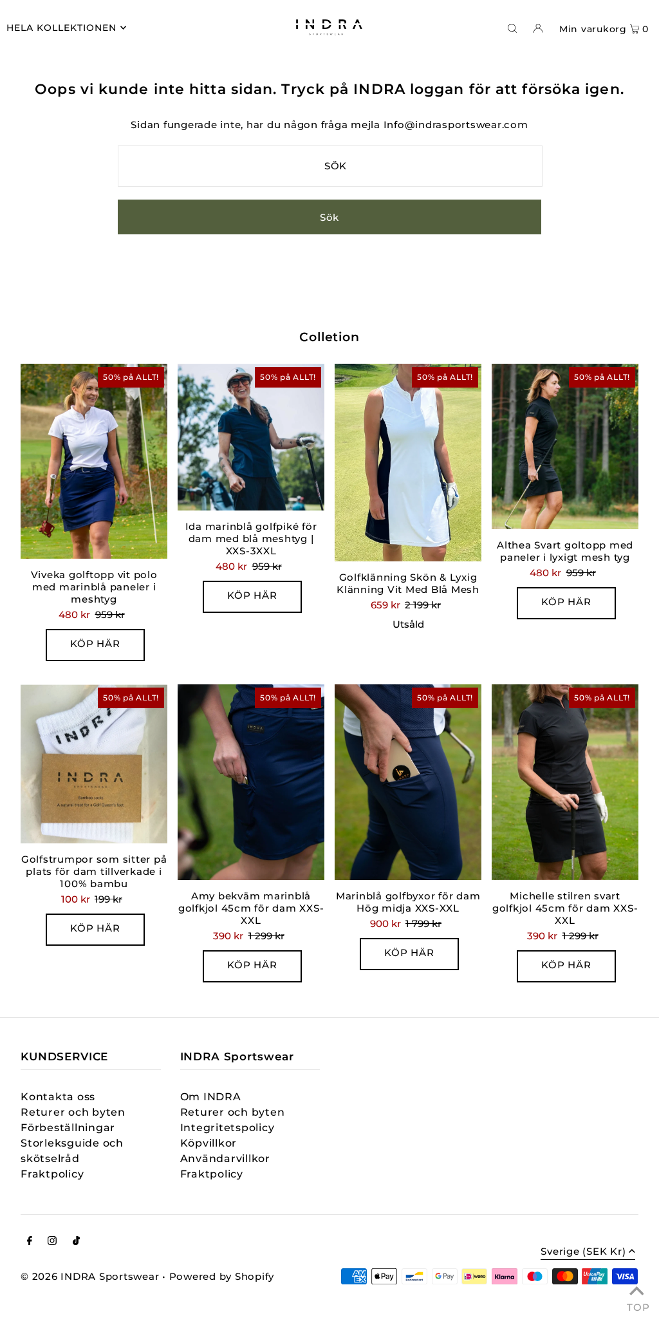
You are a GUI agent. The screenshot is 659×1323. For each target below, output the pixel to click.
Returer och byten (73, 1112)
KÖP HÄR (95, 643)
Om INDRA (210, 1097)
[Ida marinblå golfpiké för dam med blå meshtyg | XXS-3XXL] (251, 437)
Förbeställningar (68, 1127)
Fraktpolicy (52, 1174)
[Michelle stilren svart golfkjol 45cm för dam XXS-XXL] (565, 782)
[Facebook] (29, 1242)
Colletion (329, 337)
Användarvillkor (225, 1158)
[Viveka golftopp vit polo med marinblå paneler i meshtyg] (94, 461)
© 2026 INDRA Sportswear (90, 1276)
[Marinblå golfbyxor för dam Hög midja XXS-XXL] (408, 782)
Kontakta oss (58, 1097)
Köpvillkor (208, 1143)
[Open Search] (512, 27)
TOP (636, 1305)
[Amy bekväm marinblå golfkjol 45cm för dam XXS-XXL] (251, 782)
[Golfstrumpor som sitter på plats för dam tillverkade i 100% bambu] (94, 763)
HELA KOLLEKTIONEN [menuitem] (61, 27)
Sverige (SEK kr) (583, 1251)
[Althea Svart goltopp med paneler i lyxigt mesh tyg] (565, 447)
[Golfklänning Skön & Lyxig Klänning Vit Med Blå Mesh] (408, 463)
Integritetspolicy (227, 1127)
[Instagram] (52, 1242)
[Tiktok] (76, 1242)
